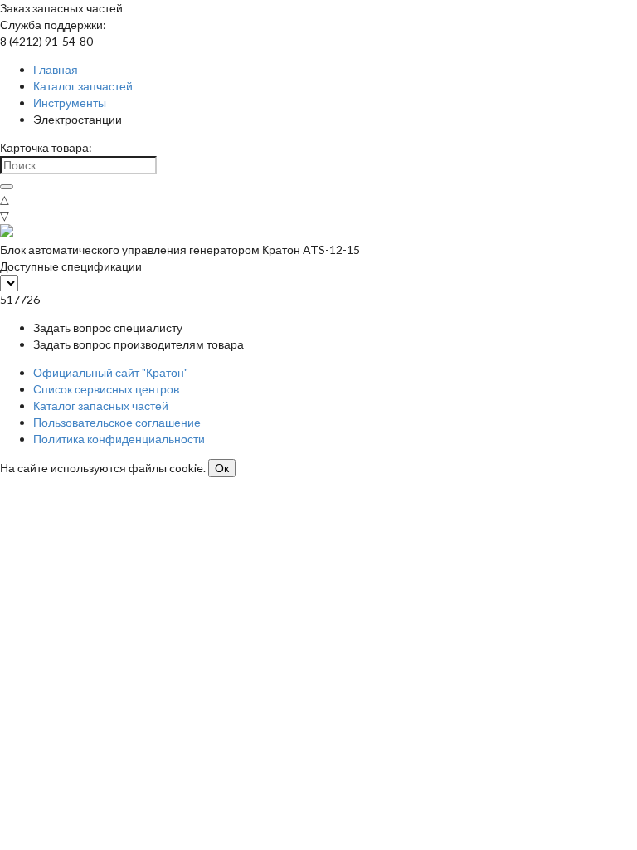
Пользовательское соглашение (117, 422)
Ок (222, 468)
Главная (55, 69)
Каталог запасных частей (100, 405)
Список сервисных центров (106, 389)
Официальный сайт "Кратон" (110, 372)
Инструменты (69, 102)
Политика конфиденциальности (119, 439)
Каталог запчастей (83, 86)
